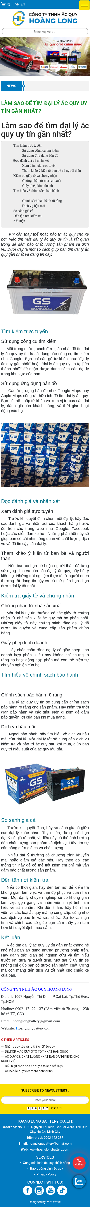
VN (17, 4)
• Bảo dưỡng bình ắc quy (45, 1168)
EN (23, 4)
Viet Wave (54, 1202)
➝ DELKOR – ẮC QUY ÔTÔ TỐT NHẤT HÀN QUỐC (34, 1051)
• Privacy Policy (45, 1174)
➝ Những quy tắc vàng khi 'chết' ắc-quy (28, 1046)
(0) (8, 4)
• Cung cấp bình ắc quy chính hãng (45, 1163)
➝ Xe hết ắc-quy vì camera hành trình (27, 1071)
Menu (84, 5)
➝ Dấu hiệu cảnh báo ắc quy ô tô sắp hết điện (32, 1066)
